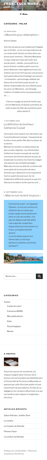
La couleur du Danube (14, 437)
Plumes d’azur (10, 431)
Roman (10, 331)
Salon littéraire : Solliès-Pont (17, 415)
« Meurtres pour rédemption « (22, 34)
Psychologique (14, 326)
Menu (24, 14)
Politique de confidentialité (15, 451)
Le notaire (8, 421)
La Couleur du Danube (14, 426)
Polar (9, 321)
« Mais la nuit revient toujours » (22, 195)
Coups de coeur (14, 306)
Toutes (7, 302)
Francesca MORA (21, 4)
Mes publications (15, 316)
